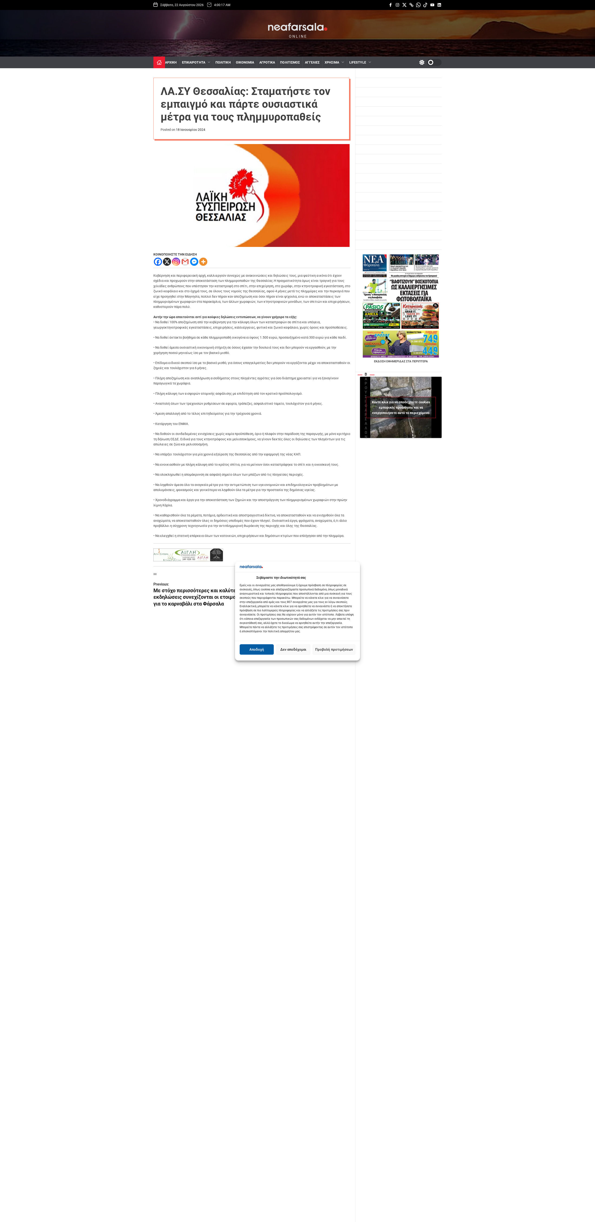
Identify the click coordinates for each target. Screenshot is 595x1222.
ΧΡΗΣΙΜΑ (332, 62)
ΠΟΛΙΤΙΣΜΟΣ (290, 62)
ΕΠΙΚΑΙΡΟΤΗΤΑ (193, 62)
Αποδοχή (256, 649)
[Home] (159, 62)
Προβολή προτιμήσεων (334, 649)
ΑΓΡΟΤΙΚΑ (267, 62)
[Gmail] (185, 262)
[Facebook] (158, 262)
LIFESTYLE (357, 62)
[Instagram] (176, 262)
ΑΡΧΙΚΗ (171, 62)
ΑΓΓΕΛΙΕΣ (312, 62)
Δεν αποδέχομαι (293, 649)
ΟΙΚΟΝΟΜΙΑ (245, 62)
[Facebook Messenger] (194, 262)
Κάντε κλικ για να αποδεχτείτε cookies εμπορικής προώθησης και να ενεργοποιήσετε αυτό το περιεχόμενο (401, 407)
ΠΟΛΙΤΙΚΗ (223, 62)
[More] (203, 262)
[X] (167, 262)
